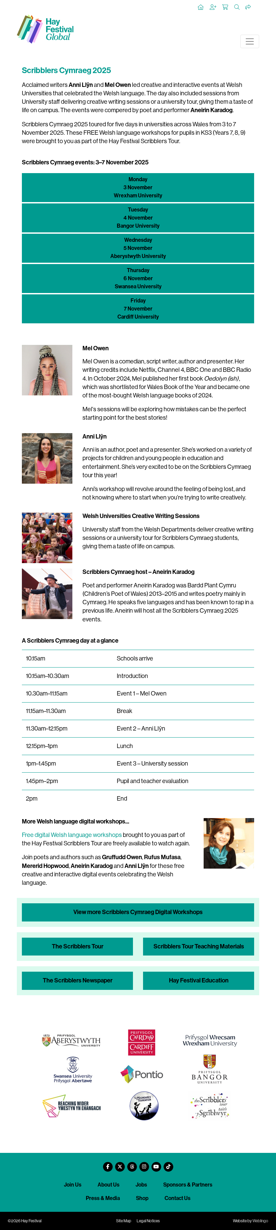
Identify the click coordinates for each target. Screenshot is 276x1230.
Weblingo (260, 1221)
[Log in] (213, 7)
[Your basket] (225, 7)
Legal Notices (148, 1221)
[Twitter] (120, 1164)
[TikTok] (168, 1164)
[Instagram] (144, 1164)
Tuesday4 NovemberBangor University (138, 217)
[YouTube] (156, 1164)
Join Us (72, 1185)
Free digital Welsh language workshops (72, 835)
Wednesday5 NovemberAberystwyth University (138, 248)
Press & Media (103, 1198)
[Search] (237, 7)
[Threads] (132, 1164)
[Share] (248, 7)
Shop (142, 1198)
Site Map (123, 1221)
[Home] (201, 7)
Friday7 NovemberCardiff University (138, 308)
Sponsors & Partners (187, 1185)
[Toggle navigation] (249, 41)
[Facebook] (108, 1164)
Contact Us (178, 1198)
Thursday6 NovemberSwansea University (138, 278)
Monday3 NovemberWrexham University (138, 187)
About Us (108, 1185)
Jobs (141, 1185)
